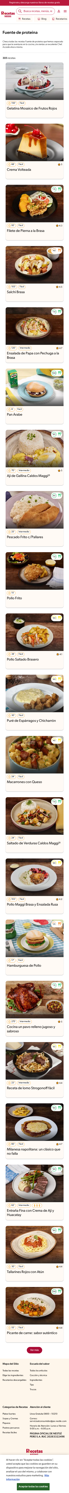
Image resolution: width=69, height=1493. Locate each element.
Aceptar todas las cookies (33, 1486)
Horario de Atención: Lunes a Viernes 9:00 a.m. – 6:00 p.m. (48, 1427)
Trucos (33, 1389)
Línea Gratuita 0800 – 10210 (43, 1414)
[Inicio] (8, 14)
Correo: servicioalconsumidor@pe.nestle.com (48, 1420)
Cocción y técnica (38, 1375)
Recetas (26, 19)
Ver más (34, 1350)
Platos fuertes (9, 1414)
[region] (34, 1474)
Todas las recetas (11, 1371)
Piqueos (6, 1423)
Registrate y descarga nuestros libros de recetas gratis (34, 2)
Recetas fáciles (10, 1432)
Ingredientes (36, 1380)
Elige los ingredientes (13, 1375)
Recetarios (61, 19)
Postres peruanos (11, 1428)
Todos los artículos (38, 1371)
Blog (43, 19)
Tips (32, 1385)
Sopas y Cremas (10, 1418)
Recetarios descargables (14, 1380)
